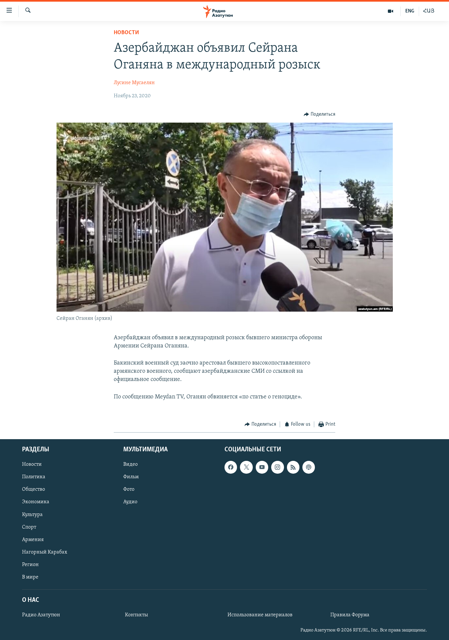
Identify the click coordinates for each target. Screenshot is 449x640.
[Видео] (391, 11)
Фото (128, 489)
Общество (33, 489)
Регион (30, 564)
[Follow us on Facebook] (231, 467)
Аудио (130, 502)
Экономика (35, 502)
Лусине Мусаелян (134, 82)
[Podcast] (308, 467)
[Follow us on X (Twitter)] (246, 467)
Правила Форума (349, 615)
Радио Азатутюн (41, 615)
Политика (33, 477)
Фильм (131, 477)
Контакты (136, 615)
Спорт (29, 527)
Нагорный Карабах (44, 552)
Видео (130, 464)
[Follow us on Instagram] (277, 467)
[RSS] (293, 467)
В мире (30, 577)
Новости (126, 33)
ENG (409, 11)
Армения (33, 539)
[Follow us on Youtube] (262, 467)
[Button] (319, 114)
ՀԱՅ (429, 11)
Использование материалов (260, 615)
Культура (32, 514)
